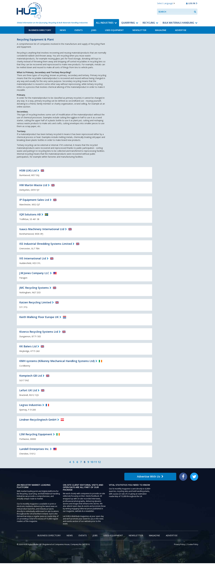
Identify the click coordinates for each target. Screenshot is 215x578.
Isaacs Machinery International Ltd (41, 229)
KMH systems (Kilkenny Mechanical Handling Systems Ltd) (57, 361)
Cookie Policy (192, 544)
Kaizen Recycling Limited (35, 302)
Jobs (93, 30)
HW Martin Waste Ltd (33, 185)
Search (162, 11)
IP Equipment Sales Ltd (34, 200)
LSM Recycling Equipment (35, 434)
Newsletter (139, 30)
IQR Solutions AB (30, 214)
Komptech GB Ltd (30, 375)
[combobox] (180, 11)
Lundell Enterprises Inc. (34, 449)
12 (99, 462)
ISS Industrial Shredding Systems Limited (45, 243)
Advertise (180, 30)
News (63, 30)
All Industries (104, 22)
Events (78, 30)
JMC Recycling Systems (34, 287)
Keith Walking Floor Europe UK (39, 317)
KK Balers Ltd (28, 346)
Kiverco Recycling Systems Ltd (38, 331)
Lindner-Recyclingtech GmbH (37, 419)
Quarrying (128, 22)
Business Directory (40, 30)
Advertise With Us (148, 476)
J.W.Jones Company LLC (34, 273)
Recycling (149, 22)
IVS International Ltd (32, 258)
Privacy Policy (179, 544)
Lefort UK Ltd (28, 390)
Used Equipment (114, 30)
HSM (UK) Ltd (28, 170)
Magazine (160, 30)
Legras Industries (30, 405)
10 (91, 462)
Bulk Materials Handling (178, 22)
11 (95, 462)
